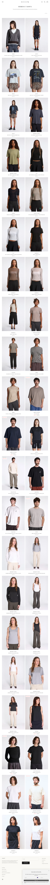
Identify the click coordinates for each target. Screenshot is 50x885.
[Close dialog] (48, 870)
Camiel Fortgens (37, 412)
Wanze (36, 372)
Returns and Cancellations (6, 872)
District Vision (37, 213)
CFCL (37, 173)
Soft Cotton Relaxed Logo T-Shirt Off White (13, 533)
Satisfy (13, 93)
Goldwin (13, 372)
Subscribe (26, 862)
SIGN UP (36, 880)
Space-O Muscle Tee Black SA (36, 55)
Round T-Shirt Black (13, 772)
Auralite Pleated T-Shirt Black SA (37, 453)
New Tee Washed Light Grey (37, 533)
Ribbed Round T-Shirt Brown (13, 294)
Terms (25, 882)
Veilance (36, 731)
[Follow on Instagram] (2, 879)
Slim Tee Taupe (36, 334)
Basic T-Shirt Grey (13, 334)
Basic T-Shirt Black (36, 254)
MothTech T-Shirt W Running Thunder (36, 95)
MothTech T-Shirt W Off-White (13, 95)
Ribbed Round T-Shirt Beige (36, 294)
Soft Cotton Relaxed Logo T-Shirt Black (36, 493)
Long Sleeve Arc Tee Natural (13, 493)
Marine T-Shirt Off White (13, 812)
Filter (46, 13)
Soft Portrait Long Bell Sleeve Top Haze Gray (13, 254)
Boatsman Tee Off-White (36, 812)
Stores (43, 861)
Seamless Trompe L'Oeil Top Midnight (13, 214)
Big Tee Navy (13, 453)
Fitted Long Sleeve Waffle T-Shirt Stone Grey (36, 214)
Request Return (4, 871)
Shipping (3, 867)
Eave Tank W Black (36, 732)
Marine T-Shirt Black (36, 772)
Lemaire (13, 213)
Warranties (3, 874)
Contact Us (43, 860)
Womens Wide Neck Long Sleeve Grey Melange (36, 573)
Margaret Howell (36, 133)
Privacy (3, 876)
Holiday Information (45, 863)
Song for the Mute (36, 332)
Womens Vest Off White (36, 613)
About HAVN (44, 858)
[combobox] (38, 877)
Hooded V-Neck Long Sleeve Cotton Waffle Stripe (13, 55)
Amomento (13, 332)
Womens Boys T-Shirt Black (13, 732)
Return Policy (4, 869)
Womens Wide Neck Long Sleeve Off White (13, 573)
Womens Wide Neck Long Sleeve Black (13, 613)
